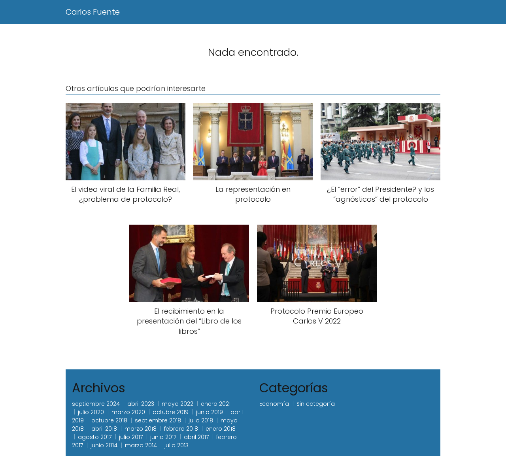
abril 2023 (140, 404)
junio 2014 (104, 445)
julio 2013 (176, 445)
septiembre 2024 (96, 404)
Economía (274, 404)
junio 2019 (209, 412)
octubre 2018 (109, 420)
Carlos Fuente (93, 11)
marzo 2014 (141, 445)
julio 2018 (201, 420)
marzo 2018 (141, 429)
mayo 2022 (177, 404)
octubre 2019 (171, 412)
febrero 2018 (181, 429)
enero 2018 (221, 429)
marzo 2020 (128, 412)
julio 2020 (91, 412)
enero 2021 (215, 404)
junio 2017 (163, 437)
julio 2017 (131, 437)
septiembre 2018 (158, 420)
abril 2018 (104, 429)
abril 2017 (196, 437)
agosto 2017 (94, 437)
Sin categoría (315, 404)
